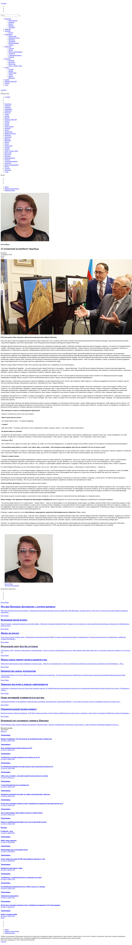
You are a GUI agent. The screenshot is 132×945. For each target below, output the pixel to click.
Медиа (11, 50)
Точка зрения (13, 20)
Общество (8, 46)
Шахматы (12, 78)
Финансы (12, 39)
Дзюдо (11, 74)
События (8, 29)
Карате (11, 76)
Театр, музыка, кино (15, 66)
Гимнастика (12, 73)
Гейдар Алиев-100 (11, 81)
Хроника (8, 31)
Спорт (7, 67)
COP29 (7, 123)
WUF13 (7, 83)
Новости (3, 731)
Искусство (12, 64)
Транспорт (12, 41)
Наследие (12, 62)
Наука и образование (15, 52)
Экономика (8, 34)
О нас (6, 85)
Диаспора (12, 27)
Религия (11, 57)
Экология (12, 53)
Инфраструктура (14, 38)
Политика (8, 19)
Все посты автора (6, 728)
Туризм (11, 45)
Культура (8, 59)
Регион (11, 32)
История (11, 60)
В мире (7, 80)
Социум (11, 48)
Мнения (11, 26)
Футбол (11, 69)
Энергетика (12, 36)
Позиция (11, 22)
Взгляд (11, 24)
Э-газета (3, 3)
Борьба (11, 71)
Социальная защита (15, 55)
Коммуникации (14, 43)
